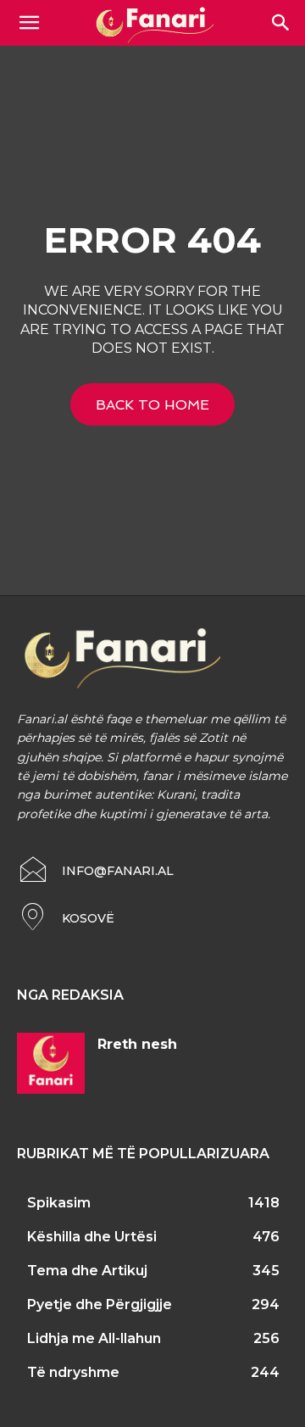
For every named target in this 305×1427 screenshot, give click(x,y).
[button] (281, 23)
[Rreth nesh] (51, 1063)
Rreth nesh (137, 1044)
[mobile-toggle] (29, 23)
